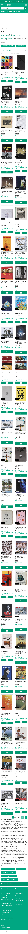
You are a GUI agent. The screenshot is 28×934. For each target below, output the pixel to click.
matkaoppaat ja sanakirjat (7, 38)
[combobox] (14, 8)
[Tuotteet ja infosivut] (2, 5)
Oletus (17, 53)
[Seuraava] (26, 817)
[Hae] (25, 8)
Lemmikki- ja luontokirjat (9, 876)
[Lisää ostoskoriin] (7, 81)
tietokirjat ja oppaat (5, 35)
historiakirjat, (14, 35)
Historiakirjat (21, 45)
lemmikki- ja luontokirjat (13, 37)
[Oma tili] (23, 4)
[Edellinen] (22, 817)
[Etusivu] (8, 5)
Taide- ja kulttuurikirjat (8, 872)
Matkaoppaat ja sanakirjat (9, 879)
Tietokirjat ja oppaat (8, 45)
